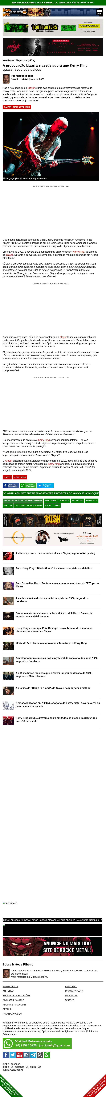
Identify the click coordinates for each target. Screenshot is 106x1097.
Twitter (8, 505)
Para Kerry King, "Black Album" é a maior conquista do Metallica (54, 568)
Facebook (77, 501)
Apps (56, 505)
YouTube (20, 505)
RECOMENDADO (74, 991)
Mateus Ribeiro (25, 75)
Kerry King (29, 60)
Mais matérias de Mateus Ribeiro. (29, 977)
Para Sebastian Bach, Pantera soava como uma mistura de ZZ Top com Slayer (58, 585)
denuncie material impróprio (32, 1031)
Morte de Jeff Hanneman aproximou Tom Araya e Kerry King (51, 643)
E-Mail (48, 505)
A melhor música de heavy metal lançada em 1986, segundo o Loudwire (52, 600)
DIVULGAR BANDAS (13, 1000)
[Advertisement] (26, 309)
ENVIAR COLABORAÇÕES (16, 995)
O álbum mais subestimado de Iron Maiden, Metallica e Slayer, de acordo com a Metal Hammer (54, 615)
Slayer (19, 60)
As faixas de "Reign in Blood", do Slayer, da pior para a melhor (53, 688)
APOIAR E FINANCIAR (14, 1004)
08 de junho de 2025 (33, 79)
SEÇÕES (70, 1000)
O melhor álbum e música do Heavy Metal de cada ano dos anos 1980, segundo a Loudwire (57, 660)
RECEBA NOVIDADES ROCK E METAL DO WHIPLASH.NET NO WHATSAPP (53, 2)
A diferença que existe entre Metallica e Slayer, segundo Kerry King (55, 553)
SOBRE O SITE (10, 986)
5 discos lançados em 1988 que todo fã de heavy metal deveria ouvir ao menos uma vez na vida (58, 705)
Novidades (8, 60)
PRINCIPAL (71, 986)
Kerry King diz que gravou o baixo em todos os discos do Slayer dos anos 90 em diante (56, 720)
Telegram (63, 501)
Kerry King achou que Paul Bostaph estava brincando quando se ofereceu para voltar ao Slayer (54, 630)
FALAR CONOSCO (12, 1013)
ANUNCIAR (8, 991)
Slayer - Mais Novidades (17, 107)
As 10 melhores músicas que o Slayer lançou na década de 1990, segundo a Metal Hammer (54, 675)
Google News (34, 505)
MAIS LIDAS (71, 995)
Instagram (91, 501)
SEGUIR (7, 1009)
